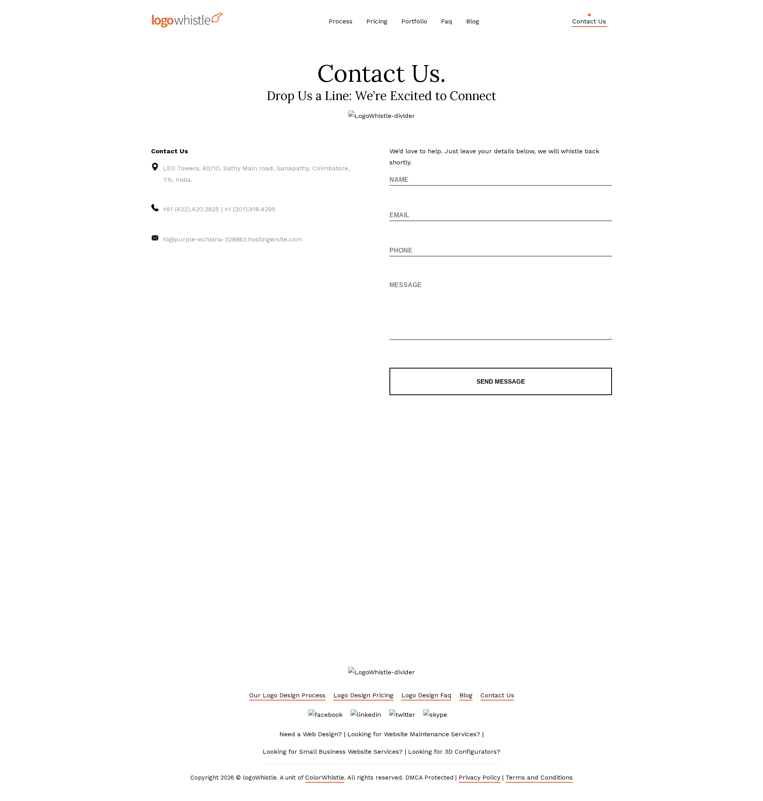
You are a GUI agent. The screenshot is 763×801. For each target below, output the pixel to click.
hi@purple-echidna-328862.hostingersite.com (232, 239)
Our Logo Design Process (287, 695)
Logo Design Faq (426, 695)
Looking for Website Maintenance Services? (413, 734)
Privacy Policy (479, 777)
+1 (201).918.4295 (250, 209)
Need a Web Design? (310, 734)
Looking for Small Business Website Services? (333, 751)
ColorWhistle (324, 777)
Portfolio (414, 21)
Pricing (376, 21)
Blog (472, 21)
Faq (446, 21)
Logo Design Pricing (363, 695)
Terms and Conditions (539, 777)
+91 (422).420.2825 (191, 209)
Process (340, 21)
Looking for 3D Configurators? (454, 751)
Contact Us (589, 21)
